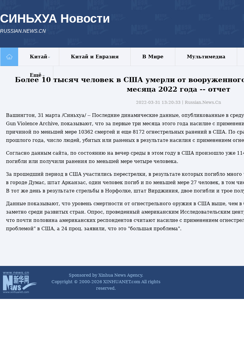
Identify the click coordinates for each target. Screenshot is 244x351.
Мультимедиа (206, 56)
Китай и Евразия (95, 56)
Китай (38, 56)
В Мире (152, 56)
